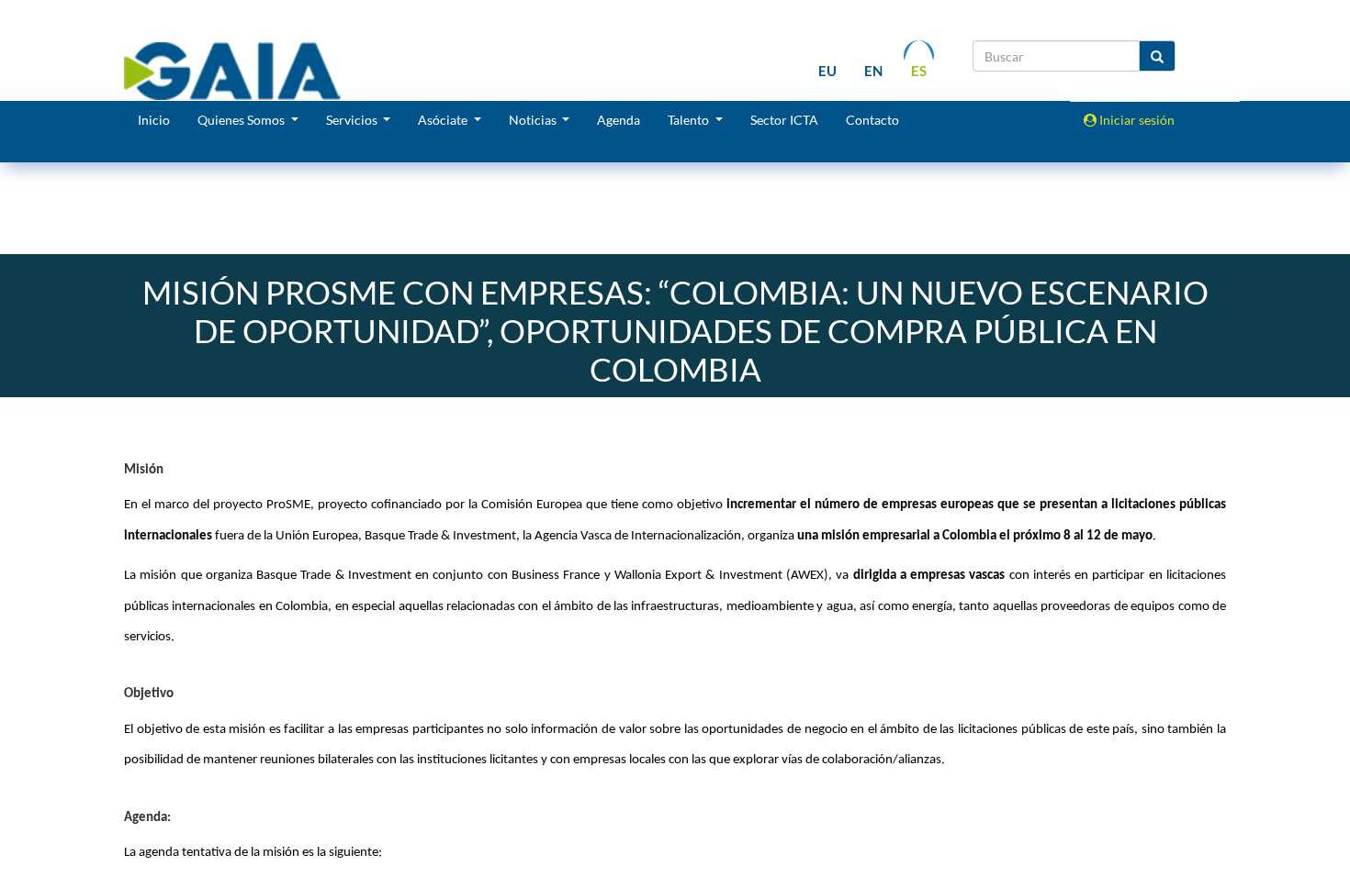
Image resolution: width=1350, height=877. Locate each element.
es (919, 70)
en (873, 70)
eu (827, 70)
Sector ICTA (784, 120)
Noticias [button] (534, 120)
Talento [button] (690, 120)
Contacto (872, 120)
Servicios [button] (353, 120)
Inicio (154, 120)
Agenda (618, 120)
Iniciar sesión (1136, 120)
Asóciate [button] (444, 120)
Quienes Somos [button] (242, 120)
